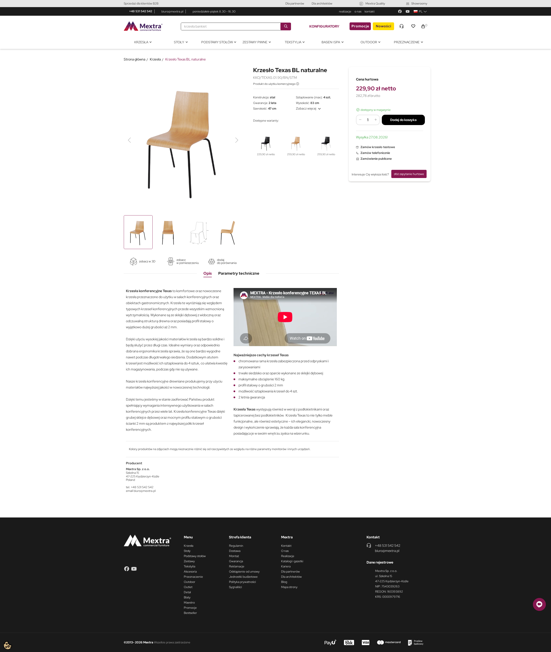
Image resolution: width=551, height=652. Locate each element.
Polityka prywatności (242, 582)
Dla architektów (322, 3)
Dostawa (234, 551)
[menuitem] (143, 42)
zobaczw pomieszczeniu (187, 261)
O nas (285, 551)
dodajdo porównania (227, 261)
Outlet (188, 587)
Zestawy (189, 561)
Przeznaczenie (193, 577)
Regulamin (236, 546)
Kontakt (286, 546)
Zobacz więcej (309, 108)
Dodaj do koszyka (403, 120)
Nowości (383, 26)
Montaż (234, 556)
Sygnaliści (235, 587)
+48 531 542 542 (140, 11)
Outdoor (189, 582)
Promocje (360, 26)
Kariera (286, 566)
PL (421, 11)
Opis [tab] (207, 273)
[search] (285, 26)
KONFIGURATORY (324, 26)
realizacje (345, 11)
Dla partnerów (294, 3)
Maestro (189, 602)
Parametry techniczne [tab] (238, 273)
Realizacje (287, 556)
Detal (187, 592)
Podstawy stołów (195, 556)
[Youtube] (407, 11)
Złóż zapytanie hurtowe (409, 174)
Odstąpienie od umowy (244, 571)
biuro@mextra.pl (172, 11)
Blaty (187, 597)
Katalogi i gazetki (292, 561)
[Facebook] (400, 11)
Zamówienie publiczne (376, 159)
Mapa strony (289, 587)
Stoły (187, 551)
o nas (357, 11)
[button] (539, 604)
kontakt (370, 11)
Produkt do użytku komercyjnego (274, 84)
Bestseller (190, 613)
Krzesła (188, 546)
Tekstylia (189, 566)
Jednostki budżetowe (243, 577)
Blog (284, 582)
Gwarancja (236, 561)
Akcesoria (190, 571)
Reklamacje (236, 566)
